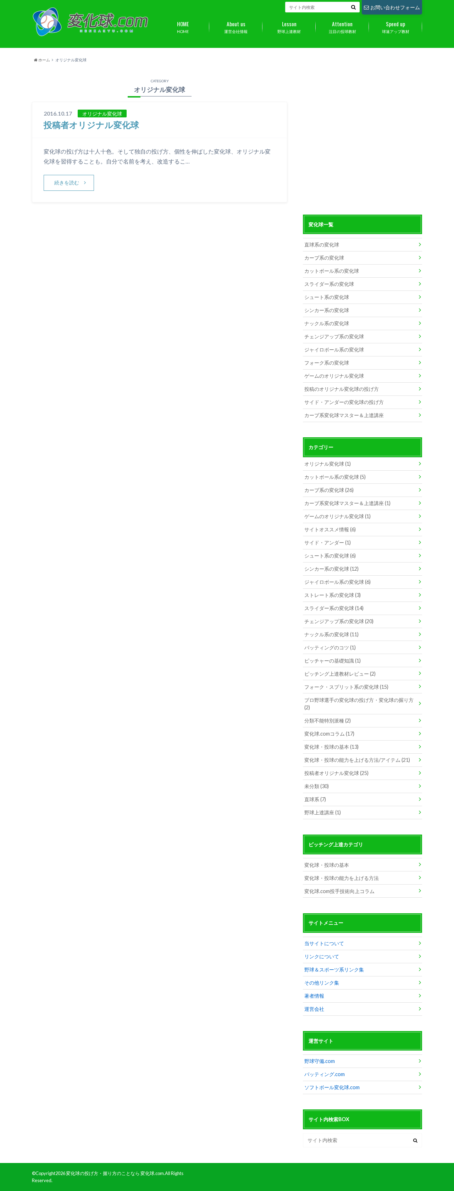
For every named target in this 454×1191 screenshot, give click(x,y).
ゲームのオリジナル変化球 (334, 376)
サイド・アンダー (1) (327, 542)
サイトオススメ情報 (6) (330, 529)
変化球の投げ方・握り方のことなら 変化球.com (115, 1173)
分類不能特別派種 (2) (327, 721)
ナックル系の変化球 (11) (331, 634)
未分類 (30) (316, 786)
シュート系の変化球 (326, 297)
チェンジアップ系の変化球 (334, 336)
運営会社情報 (236, 26)
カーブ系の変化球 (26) (329, 490)
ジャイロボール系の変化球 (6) (337, 582)
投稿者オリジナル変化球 (91, 125)
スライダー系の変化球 (329, 284)
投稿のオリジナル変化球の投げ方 (341, 389)
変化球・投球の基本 (326, 865)
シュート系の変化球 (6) (330, 556)
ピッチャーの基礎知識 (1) (332, 661)
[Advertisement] (362, 142)
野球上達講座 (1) (322, 812)
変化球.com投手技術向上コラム (339, 891)
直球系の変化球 (321, 245)
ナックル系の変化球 (326, 323)
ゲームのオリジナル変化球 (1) (337, 516)
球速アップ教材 (395, 26)
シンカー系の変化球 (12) (331, 569)
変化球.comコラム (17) (329, 734)
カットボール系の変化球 (331, 271)
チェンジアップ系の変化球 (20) (338, 621)
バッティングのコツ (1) (330, 647)
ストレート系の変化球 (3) (332, 595)
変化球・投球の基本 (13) (331, 747)
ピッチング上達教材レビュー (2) (340, 674)
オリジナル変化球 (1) (327, 464)
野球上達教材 (289, 26)
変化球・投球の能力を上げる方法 (341, 878)
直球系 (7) (315, 799)
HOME (183, 26)
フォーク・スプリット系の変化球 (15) (346, 687)
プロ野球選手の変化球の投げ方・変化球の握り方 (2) (359, 704)
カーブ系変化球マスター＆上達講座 (344, 415)
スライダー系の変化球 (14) (334, 608)
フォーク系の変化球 (326, 363)
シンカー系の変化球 (326, 310)
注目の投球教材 (342, 26)
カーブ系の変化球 (324, 258)
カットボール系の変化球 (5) (335, 477)
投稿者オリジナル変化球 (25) (336, 773)
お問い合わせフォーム (395, 7)
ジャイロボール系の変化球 (334, 350)
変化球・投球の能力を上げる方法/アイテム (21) (357, 760)
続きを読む (66, 182)
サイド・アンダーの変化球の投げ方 (344, 402)
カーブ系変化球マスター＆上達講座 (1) (347, 503)
